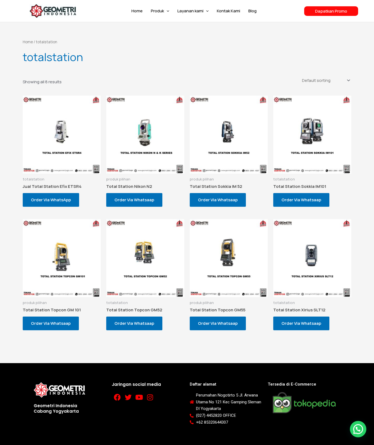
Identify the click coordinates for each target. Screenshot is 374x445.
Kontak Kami (228, 11)
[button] (166, 11)
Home (137, 11)
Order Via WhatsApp (51, 200)
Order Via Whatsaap (134, 200)
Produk (157, 11)
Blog (252, 11)
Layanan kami (190, 11)
